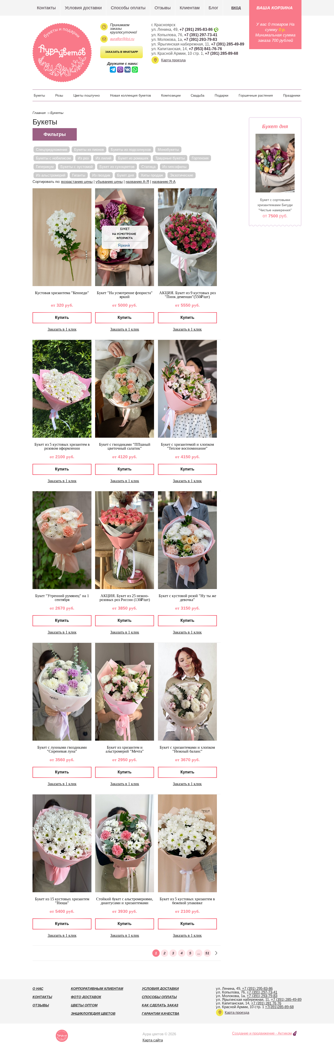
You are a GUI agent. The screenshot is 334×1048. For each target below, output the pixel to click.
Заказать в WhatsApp (121, 51)
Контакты (46, 7)
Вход (236, 8)
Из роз (83, 158)
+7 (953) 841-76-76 (205, 49)
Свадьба (197, 95)
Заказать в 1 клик (62, 329)
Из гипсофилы (174, 167)
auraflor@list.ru (122, 39)
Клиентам (190, 7)
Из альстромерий (50, 175)
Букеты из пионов (89, 149)
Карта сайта (153, 1040)
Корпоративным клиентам (97, 989)
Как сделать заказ (160, 1005)
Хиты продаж (152, 175)
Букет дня (125, 175)
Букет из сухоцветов (117, 167)
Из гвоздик (101, 175)
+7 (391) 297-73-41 (200, 35)
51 (207, 953)
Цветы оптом (84, 1005)
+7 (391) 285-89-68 (221, 53)
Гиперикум (45, 167)
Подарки (221, 95)
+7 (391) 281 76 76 (266, 1003)
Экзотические (181, 175)
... (198, 953)
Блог (213, 7)
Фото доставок (86, 997)
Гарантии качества (160, 1013)
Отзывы (163, 7)
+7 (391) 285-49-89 (227, 44)
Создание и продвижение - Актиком (262, 1033)
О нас (38, 989)
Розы (59, 95)
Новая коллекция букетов (130, 95)
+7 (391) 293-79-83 (200, 39)
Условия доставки (83, 7)
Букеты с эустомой (76, 167)
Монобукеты (168, 149)
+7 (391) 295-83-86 (196, 29)
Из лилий (103, 158)
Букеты (39, 95)
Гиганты (78, 175)
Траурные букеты (170, 158)
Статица (148, 167)
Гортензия (200, 158)
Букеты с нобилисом (53, 158)
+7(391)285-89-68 (279, 1007)
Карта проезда (173, 60)
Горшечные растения (256, 95)
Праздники (291, 95)
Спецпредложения (51, 149)
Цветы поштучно (86, 95)
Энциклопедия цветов (93, 1013)
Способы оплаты (128, 7)
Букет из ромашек (133, 158)
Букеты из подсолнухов (131, 149)
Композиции (171, 95)
